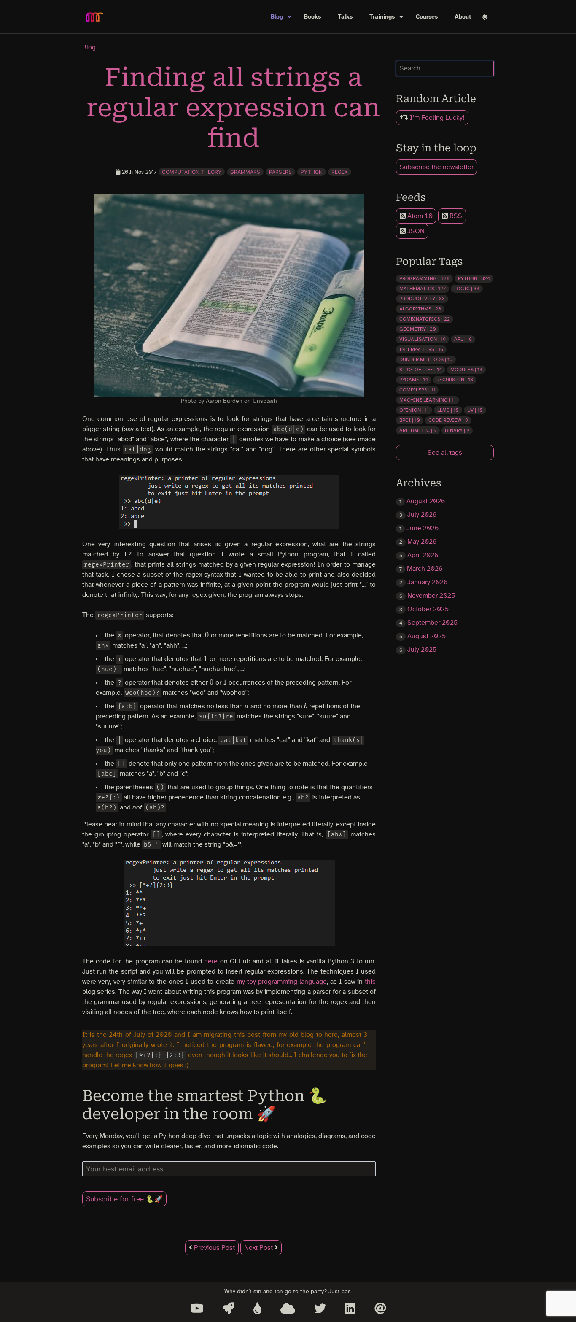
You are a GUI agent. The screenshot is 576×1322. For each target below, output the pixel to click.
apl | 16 (463, 339)
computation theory (191, 172)
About (463, 17)
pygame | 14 (413, 379)
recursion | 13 (454, 379)
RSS (455, 216)
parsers (280, 172)
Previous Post (213, 1247)
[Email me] (380, 1308)
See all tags (445, 452)
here (211, 961)
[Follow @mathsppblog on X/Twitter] (320, 1308)
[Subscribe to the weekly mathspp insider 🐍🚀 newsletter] (228, 1308)
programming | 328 (424, 278)
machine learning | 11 (427, 399)
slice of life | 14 (420, 369)
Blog (277, 17)
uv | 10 (475, 410)
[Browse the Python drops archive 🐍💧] (257, 1308)
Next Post (259, 1247)
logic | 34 (466, 288)
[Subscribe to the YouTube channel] (197, 1308)
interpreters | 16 (421, 349)
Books (312, 17)
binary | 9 (457, 430)
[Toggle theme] (484, 17)
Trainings (382, 17)
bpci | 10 (409, 420)
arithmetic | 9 (417, 430)
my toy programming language (282, 981)
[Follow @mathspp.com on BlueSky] (287, 1308)
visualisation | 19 (422, 339)
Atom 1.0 (419, 216)
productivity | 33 (422, 298)
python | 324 (474, 278)
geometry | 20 (417, 329)
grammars (245, 172)
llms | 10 (448, 410)
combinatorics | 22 (424, 318)
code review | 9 (448, 420)
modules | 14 (466, 369)
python (312, 172)
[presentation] (207, 635)
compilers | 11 (417, 389)
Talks (345, 17)
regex (339, 172)
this (370, 981)
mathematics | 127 (422, 288)
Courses (427, 17)
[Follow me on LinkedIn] (350, 1308)
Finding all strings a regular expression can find (233, 107)
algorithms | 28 (420, 308)
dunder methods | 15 (425, 359)
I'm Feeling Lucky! (436, 117)
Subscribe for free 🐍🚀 (124, 1199)
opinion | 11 (414, 410)
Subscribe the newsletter (437, 167)
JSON (415, 231)
